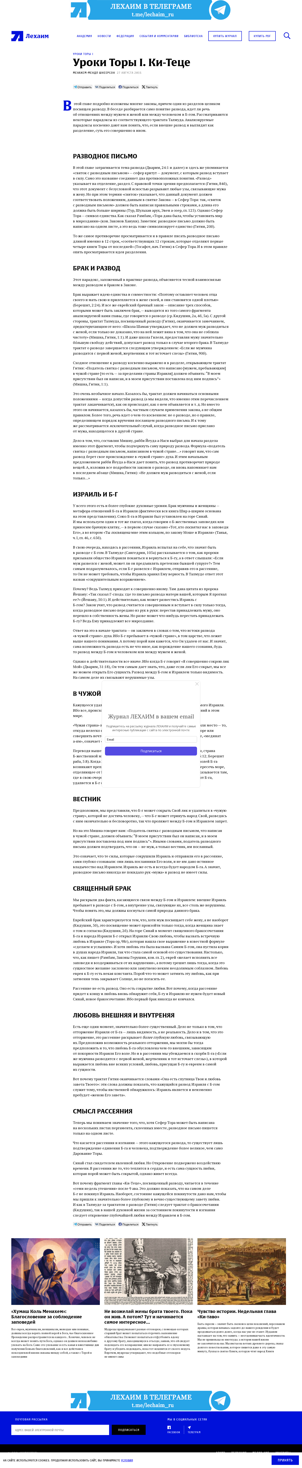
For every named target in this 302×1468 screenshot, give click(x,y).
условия (127, 1460)
